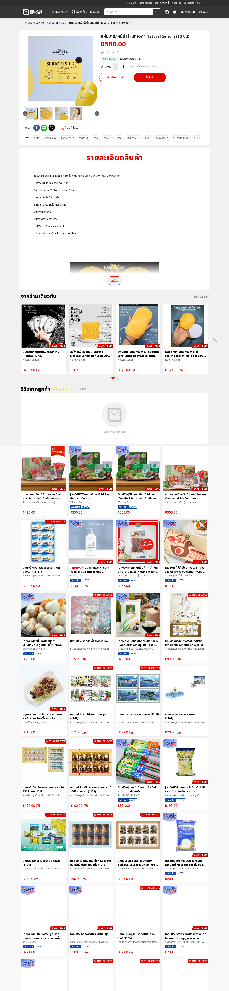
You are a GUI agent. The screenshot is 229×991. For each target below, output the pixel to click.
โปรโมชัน (95, 12)
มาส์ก (95, 138)
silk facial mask (181, 138)
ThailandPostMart (33, 23)
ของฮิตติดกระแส (56, 23)
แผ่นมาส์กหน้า (133, 138)
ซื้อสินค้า (150, 77)
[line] (44, 127)
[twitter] (51, 127)
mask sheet (161, 138)
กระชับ (197, 138)
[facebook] (36, 127)
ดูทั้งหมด (199, 296)
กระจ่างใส (83, 138)
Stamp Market (145, 2)
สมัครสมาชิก (188, 12)
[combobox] (129, 12)
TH (202, 2)
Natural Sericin (116, 53)
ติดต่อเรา (177, 2)
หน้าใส (36, 138)
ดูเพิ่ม (114, 280)
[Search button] (156, 12)
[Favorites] (175, 12)
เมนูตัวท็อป (81, 12)
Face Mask (50, 138)
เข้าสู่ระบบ (203, 12)
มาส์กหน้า (107, 138)
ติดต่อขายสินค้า (160, 2)
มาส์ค (119, 138)
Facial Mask (67, 138)
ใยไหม (147, 138)
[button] (167, 12)
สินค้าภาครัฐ (131, 2)
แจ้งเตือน (190, 2)
